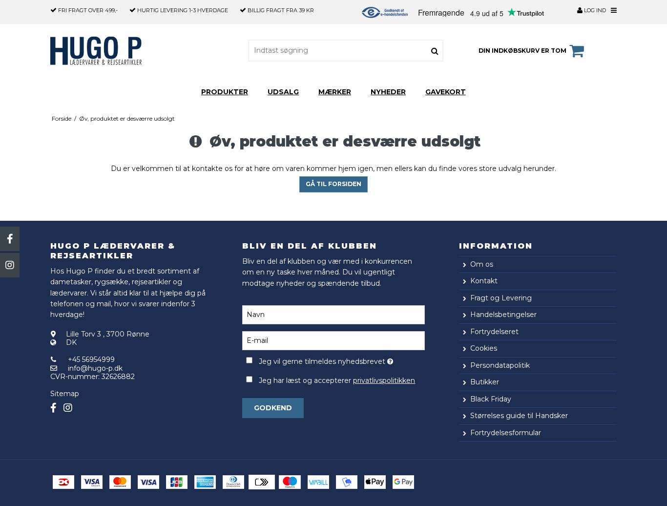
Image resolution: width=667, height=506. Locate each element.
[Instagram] (10, 265)
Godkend (273, 407)
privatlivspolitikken (384, 380)
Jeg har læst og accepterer (337, 380)
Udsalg (283, 91)
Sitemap (64, 393)
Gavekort (445, 91)
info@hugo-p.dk (95, 368)
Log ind (594, 10)
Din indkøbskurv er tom (522, 50)
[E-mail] (333, 340)
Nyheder (388, 91)
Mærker (334, 91)
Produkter (224, 91)
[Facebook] (10, 239)
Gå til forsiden (333, 184)
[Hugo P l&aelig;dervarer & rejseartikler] (105, 51)
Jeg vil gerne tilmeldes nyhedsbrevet (341, 360)
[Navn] (333, 314)
